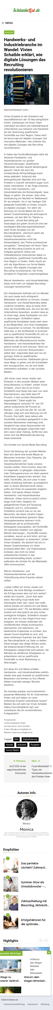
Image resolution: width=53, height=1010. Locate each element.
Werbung (45, 1004)
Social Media (12, 750)
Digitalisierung (30, 739)
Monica (26, 829)
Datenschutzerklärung (14, 1004)
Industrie (22, 744)
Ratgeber (35, 744)
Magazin (9, 32)
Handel (9, 744)
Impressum (32, 1004)
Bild (16, 739)
